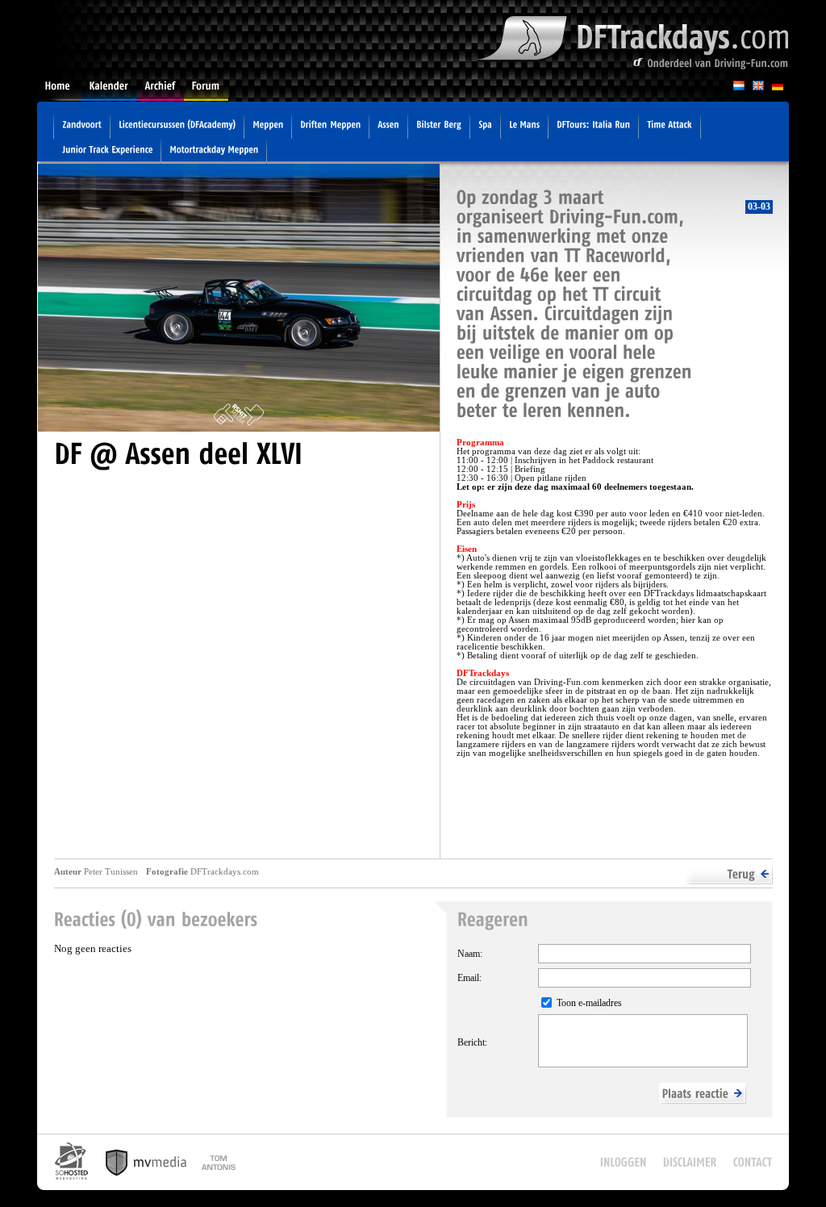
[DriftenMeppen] (330, 126)
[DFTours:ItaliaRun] (593, 126)
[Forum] (206, 91)
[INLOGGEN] (623, 1162)
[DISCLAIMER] (690, 1162)
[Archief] (160, 91)
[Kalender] (109, 91)
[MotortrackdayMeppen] (213, 151)
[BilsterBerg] (438, 126)
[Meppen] (267, 126)
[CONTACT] (753, 1162)
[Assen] (388, 126)
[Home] (59, 91)
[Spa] (485, 126)
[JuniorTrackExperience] (107, 151)
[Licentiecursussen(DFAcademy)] (177, 126)
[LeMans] (524, 126)
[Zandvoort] (82, 126)
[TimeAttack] (669, 126)
